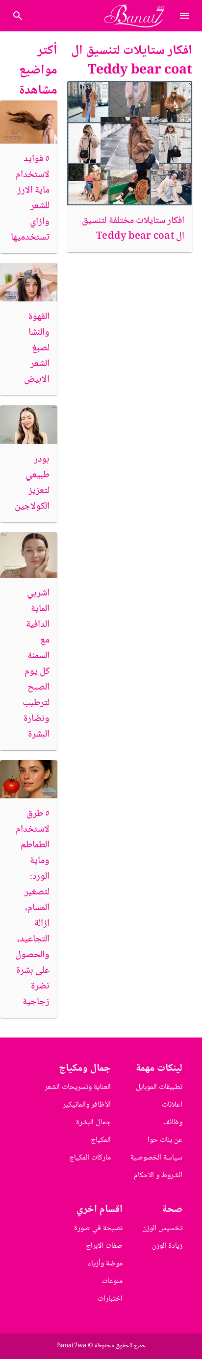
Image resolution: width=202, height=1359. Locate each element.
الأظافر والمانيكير (87, 1105)
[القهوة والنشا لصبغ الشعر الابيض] (28, 282)
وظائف (172, 1122)
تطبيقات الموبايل (159, 1087)
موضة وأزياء (105, 1263)
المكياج (101, 1140)
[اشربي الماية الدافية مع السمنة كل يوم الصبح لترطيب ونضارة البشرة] (28, 555)
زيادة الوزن (167, 1246)
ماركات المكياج (90, 1157)
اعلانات (172, 1105)
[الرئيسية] (138, 15)
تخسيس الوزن (162, 1228)
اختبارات (110, 1299)
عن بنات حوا (165, 1140)
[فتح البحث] (184, 15)
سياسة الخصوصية (156, 1157)
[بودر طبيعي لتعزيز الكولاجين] (28, 424)
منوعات (112, 1281)
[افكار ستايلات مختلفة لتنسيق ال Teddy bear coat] (129, 143)
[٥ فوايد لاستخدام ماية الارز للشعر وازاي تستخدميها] (28, 122)
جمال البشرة (93, 1122)
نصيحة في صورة (98, 1228)
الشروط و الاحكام (158, 1175)
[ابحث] (17, 15)
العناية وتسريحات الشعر (78, 1087)
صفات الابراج (104, 1246)
